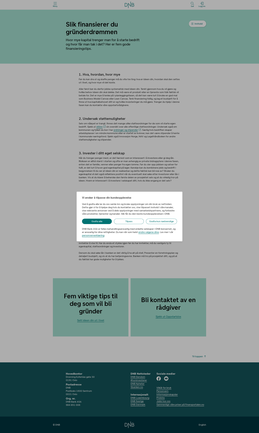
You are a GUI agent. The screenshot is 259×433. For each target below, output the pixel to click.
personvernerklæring (93, 235)
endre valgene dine (148, 232)
